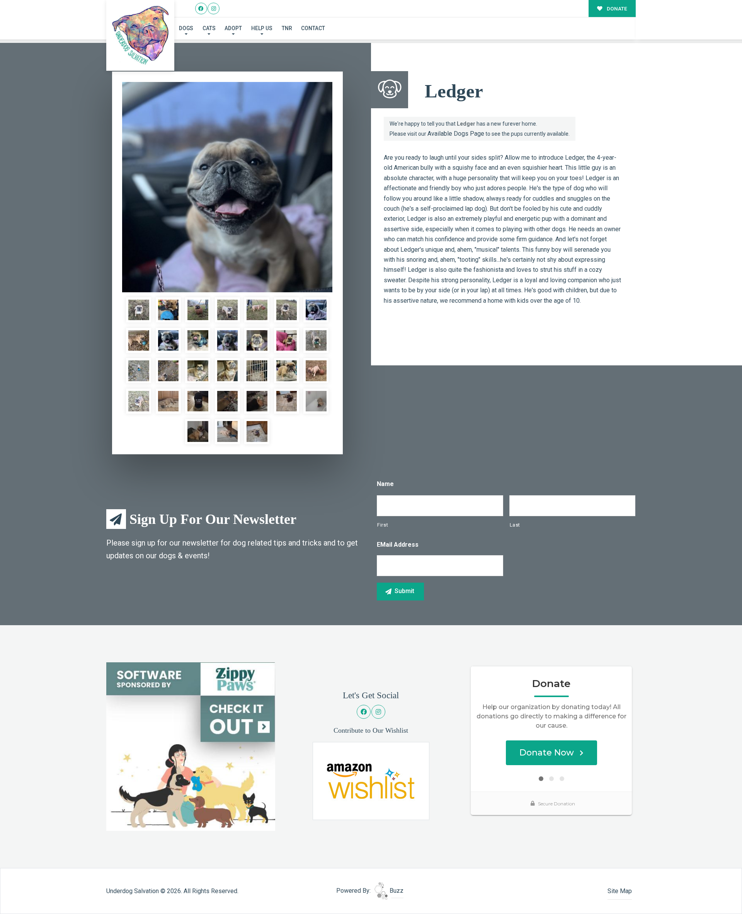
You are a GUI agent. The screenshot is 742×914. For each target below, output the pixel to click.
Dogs (186, 28)
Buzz (395, 890)
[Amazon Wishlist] (371, 780)
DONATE (616, 8)
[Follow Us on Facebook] (201, 9)
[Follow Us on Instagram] (214, 9)
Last (515, 525)
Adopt (233, 28)
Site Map (620, 891)
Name (385, 484)
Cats (209, 28)
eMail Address (398, 544)
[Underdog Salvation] (140, 35)
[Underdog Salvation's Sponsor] (190, 746)
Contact (313, 28)
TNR (287, 28)
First (382, 525)
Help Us (261, 28)
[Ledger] (227, 187)
